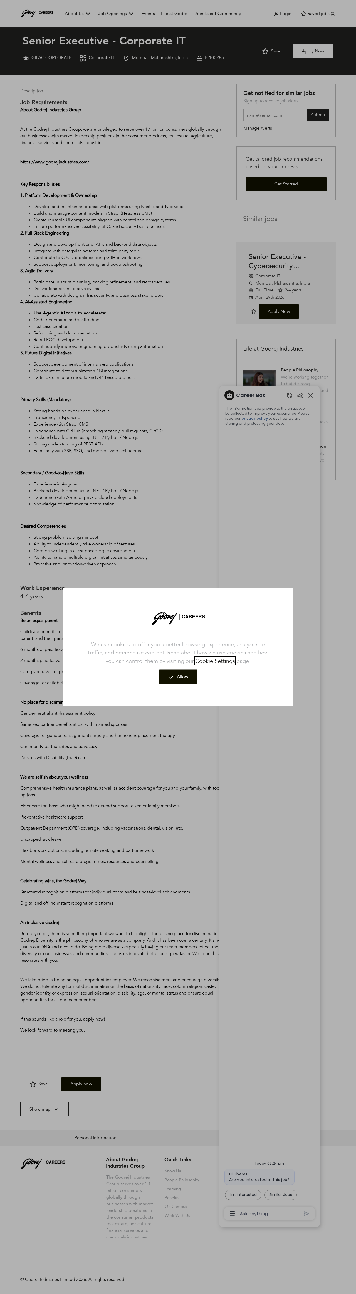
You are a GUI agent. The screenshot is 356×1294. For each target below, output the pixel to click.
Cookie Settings (215, 661)
